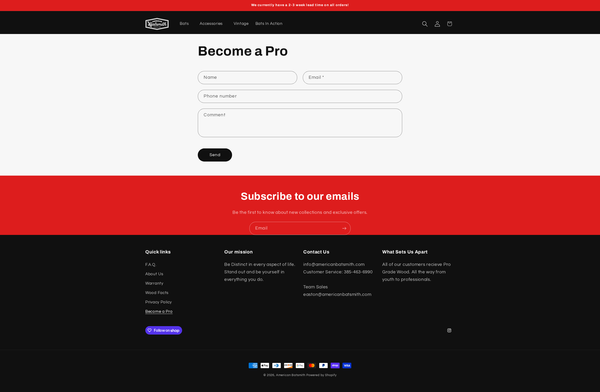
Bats (184, 24)
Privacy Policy (158, 302)
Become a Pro (159, 311)
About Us (154, 274)
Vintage (241, 24)
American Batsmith (290, 375)
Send (215, 155)
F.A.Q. (150, 265)
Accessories (211, 24)
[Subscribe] (344, 228)
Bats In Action (269, 24)
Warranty (154, 283)
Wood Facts (157, 293)
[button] (425, 24)
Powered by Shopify (321, 375)
